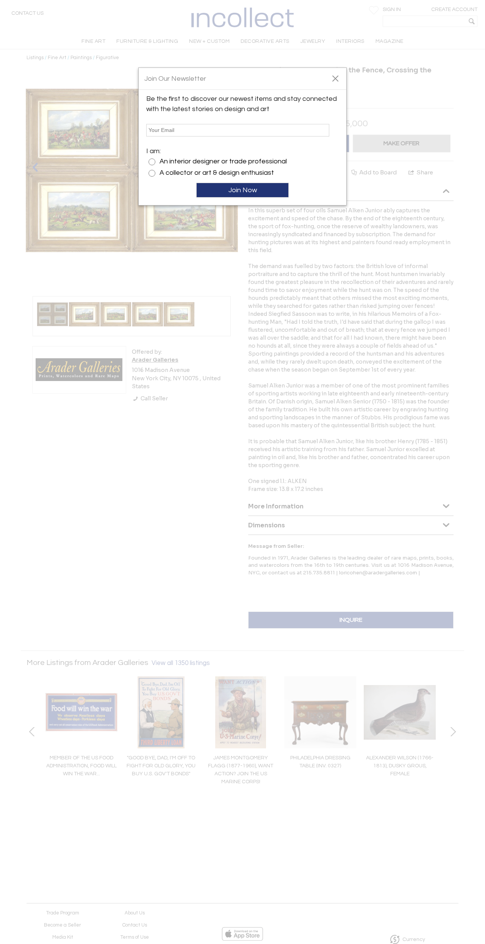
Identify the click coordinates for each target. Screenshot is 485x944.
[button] (335, 78)
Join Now (242, 190)
